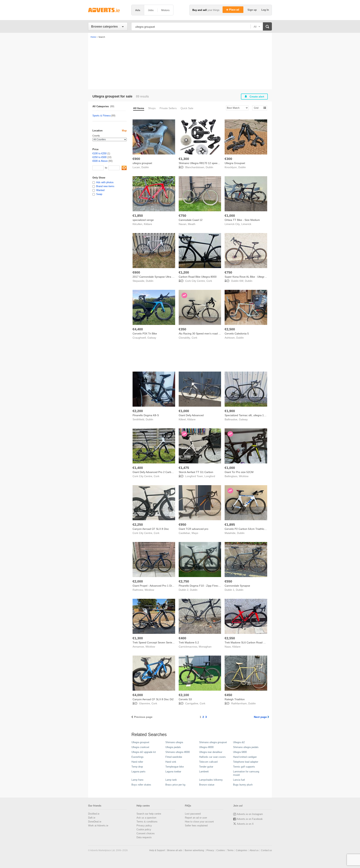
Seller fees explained (196, 825)
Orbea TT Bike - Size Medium (242, 219)
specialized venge (143, 219)
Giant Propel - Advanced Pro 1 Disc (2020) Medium (163, 585)
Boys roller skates (141, 784)
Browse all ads (174, 850)
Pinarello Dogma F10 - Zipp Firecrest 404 (203, 585)
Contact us (266, 850)
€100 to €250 (99, 153)
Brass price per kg (175, 784)
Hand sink (170, 761)
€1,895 (230, 524)
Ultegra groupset (140, 742)
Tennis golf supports (244, 766)
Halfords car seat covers (212, 757)
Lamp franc (137, 779)
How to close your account (199, 821)
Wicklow (243, 476)
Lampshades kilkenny (211, 779)
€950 (182, 524)
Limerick (246, 224)
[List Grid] (258, 107)
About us (254, 850)
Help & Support (157, 850)
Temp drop (137, 766)
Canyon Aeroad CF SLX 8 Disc (151, 528)
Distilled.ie (93, 813)
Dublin (145, 167)
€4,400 (138, 329)
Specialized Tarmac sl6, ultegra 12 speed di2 (251, 415)
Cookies (220, 850)
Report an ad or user (196, 817)
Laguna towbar (173, 771)
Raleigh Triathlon (235, 699)
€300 (228, 159)
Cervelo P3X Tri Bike (145, 333)
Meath (191, 224)
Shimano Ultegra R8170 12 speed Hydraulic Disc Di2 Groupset (216, 163)
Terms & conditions (147, 821)
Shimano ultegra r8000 (177, 752)
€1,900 (230, 411)
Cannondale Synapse (237, 585)
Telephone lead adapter (245, 761)
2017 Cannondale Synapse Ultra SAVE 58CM (159, 276)
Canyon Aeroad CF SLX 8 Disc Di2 (153, 699)
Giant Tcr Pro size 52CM (239, 472)
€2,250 (138, 524)
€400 (182, 638)
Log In (265, 9)
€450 (228, 695)
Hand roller (137, 761)
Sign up (252, 9)
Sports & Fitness (101, 115)
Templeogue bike (174, 766)
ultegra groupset (142, 163)
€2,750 (184, 581)
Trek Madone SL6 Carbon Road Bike (246, 642)
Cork (209, 280)
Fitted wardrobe (173, 757)
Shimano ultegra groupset (213, 742)
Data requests (144, 837)
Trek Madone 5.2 (189, 642)
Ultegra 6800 (240, 752)
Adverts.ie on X (245, 823)
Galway (151, 337)
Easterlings (137, 757)
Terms (230, 850)
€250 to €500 (99, 157)
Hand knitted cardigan (245, 757)
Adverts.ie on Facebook (250, 819)
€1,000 (230, 215)
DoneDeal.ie (94, 821)
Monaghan (205, 646)
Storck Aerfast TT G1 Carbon (196, 472)
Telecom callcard (208, 761)
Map (124, 130)
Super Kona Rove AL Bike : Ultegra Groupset (251, 276)
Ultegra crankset (140, 747)
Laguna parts (138, 771)
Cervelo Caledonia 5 (237, 333)
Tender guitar (206, 766)
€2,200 (138, 411)
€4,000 (138, 695)
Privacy (210, 850)
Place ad (234, 9)
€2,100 (184, 695)
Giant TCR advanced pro (193, 528)
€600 (136, 272)
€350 (182, 329)
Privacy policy (144, 825)
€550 (228, 581)
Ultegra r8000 (206, 747)
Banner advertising (194, 850)
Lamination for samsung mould (246, 773)
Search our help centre (148, 813)
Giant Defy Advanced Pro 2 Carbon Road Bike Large (164, 472)
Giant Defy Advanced (191, 415)
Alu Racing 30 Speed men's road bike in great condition (211, 333)
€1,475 (184, 468)
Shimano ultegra (174, 742)
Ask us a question (146, 817)
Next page (260, 716)
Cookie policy (143, 829)
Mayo (195, 532)
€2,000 (138, 581)
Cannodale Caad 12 (190, 219)
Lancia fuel (239, 779)
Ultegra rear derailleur (210, 752)
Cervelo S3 (185, 699)
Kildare (148, 224)
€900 (136, 159)
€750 (182, 215)
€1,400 (138, 468)
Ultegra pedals (173, 747)
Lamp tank (171, 779)
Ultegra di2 (239, 742)
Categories (241, 850)
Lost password (193, 813)
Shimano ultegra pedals (246, 747)
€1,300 (184, 159)
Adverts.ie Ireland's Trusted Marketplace (108, 10)
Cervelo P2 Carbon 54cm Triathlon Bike (248, 528)
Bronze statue (206, 784)
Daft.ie (91, 817)
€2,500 (230, 329)
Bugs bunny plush (243, 784)
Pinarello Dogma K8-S (146, 415)
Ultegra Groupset (235, 163)
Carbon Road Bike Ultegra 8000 (198, 276)
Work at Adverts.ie (98, 825)
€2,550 (230, 638)
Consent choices (145, 833)
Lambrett (204, 771)
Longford (209, 476)
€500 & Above (100, 161)
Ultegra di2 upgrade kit (143, 752)
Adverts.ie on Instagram (250, 814)
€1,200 (184, 272)
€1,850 (138, 215)
